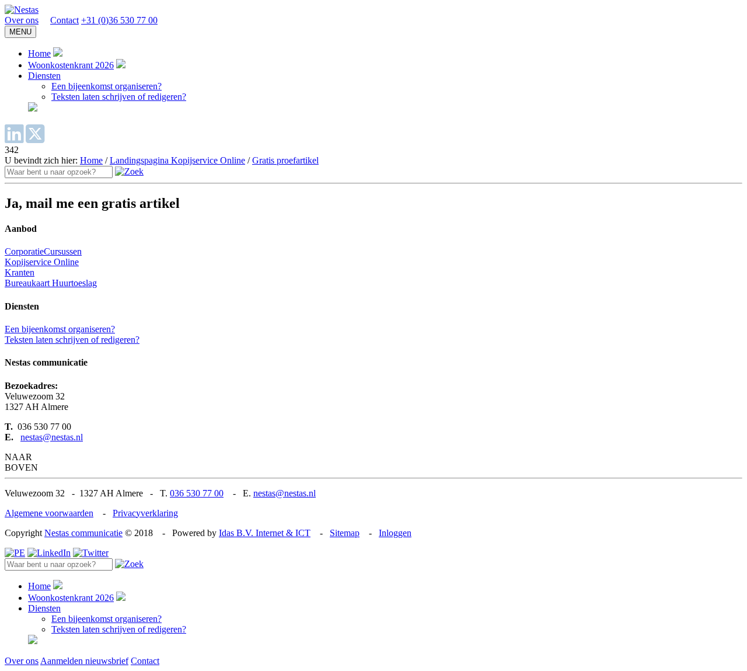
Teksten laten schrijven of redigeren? (118, 97)
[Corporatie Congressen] (22, 10)
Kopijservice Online (42, 262)
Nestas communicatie (83, 533)
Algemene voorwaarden (49, 513)
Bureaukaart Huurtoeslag (51, 283)
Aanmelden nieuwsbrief (84, 661)
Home (39, 53)
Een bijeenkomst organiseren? (106, 86)
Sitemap (344, 533)
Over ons (22, 20)
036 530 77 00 (197, 493)
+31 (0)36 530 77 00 (119, 20)
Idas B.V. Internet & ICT (264, 533)
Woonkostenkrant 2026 (71, 65)
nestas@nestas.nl (51, 437)
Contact (64, 20)
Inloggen (395, 533)
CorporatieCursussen (43, 251)
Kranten (19, 272)
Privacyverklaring (145, 513)
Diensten (44, 76)
